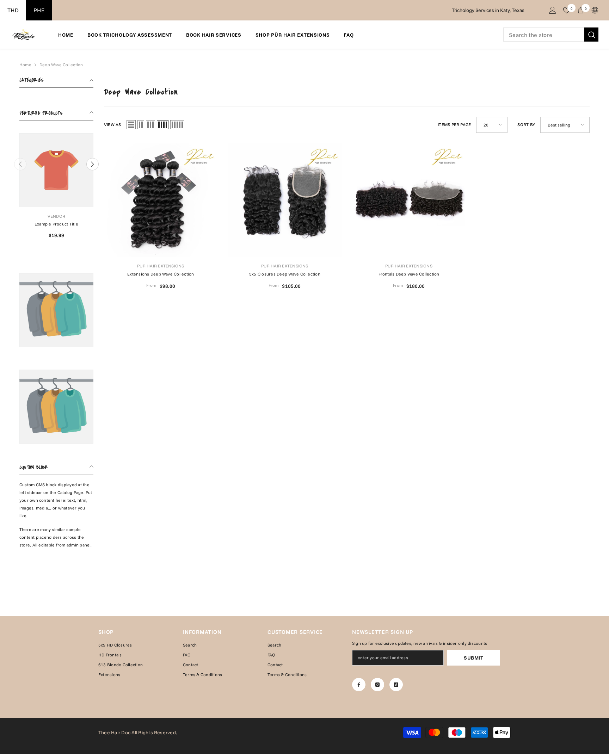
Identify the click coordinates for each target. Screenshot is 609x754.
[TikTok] (396, 684)
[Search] (550, 34)
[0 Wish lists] (566, 10)
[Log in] (552, 10)
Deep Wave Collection (61, 64)
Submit (474, 658)
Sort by (526, 124)
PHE (38, 10)
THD (13, 10)
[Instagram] (377, 684)
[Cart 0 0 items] (580, 10)
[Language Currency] (594, 10)
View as (112, 124)
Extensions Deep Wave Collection (160, 274)
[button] (92, 164)
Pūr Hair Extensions (160, 265)
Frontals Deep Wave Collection (409, 274)
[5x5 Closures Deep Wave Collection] (285, 200)
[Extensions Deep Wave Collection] (160, 200)
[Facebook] (358, 684)
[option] (56, 188)
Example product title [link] (56, 224)
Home (25, 64)
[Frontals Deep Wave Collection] (409, 200)
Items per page (454, 124)
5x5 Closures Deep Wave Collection (284, 274)
